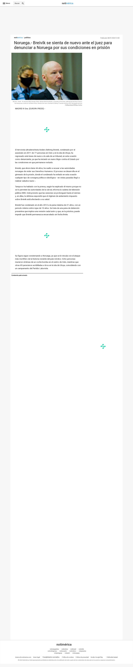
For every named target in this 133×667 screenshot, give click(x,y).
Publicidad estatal (112, 657)
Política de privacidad (82, 657)
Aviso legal (36, 657)
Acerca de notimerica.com (23, 657)
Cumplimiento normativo (51, 657)
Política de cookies (68, 657)
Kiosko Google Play (97, 657)
